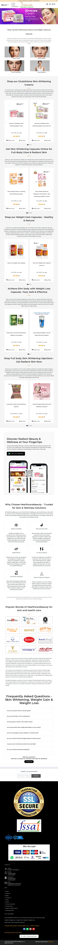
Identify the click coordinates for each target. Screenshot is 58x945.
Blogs (7, 895)
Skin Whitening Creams (26, 917)
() (54, 4)
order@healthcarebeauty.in (14, 883)
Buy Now (22, 140)
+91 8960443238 (11, 873)
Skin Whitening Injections (18, 922)
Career (7, 902)
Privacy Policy (9, 906)
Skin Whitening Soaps (39, 917)
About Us (8, 893)
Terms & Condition (10, 904)
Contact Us (29, 761)
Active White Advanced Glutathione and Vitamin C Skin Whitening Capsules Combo (41, 194)
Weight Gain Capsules (22, 920)
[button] (4, 15)
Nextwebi (50, 941)
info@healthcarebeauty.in (14, 885)
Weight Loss (32, 920)
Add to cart (11, 140)
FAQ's (7, 899)
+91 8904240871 (11, 874)
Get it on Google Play (17, 453)
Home (7, 891)
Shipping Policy (10, 910)
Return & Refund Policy (12, 908)
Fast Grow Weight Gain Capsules (16, 263)
